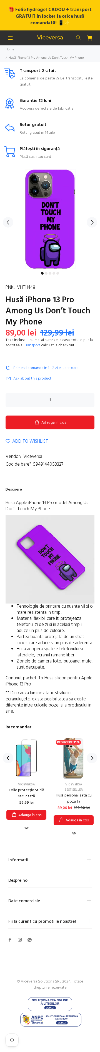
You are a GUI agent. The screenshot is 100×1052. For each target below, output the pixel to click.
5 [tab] (57, 273)
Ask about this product (32, 378)
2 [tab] (46, 273)
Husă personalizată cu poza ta (74, 798)
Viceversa (32, 456)
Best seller (73, 790)
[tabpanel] (50, 219)
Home (10, 49)
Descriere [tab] (14, 489)
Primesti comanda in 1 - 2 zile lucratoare (46, 368)
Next (92, 222)
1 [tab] (42, 273)
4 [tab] (53, 273)
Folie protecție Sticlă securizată (26, 793)
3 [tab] (50, 273)
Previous (8, 222)
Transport (32, 345)
